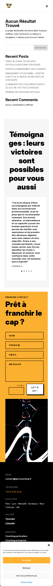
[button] (48, 545)
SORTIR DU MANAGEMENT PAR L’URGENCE (25, 69)
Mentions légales (26, 582)
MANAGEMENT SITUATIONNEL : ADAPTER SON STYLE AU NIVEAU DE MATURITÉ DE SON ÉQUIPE (24, 76)
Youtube (10, 519)
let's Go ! (35, 389)
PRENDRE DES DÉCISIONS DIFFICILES (22, 92)
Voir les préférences (26, 575)
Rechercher (40, 47)
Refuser (27, 568)
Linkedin (10, 523)
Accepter (26, 560)
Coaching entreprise (15, 540)
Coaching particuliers (16, 536)
